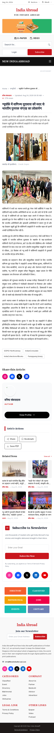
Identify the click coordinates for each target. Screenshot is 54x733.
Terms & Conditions (10, 710)
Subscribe (39, 52)
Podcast (32, 717)
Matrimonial (15, 600)
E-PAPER (22, 38)
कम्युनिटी (13, 88)
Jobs (38, 600)
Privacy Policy (8, 713)
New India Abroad (16, 61)
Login (14, 52)
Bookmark (29, 439)
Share (12, 439)
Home (4, 88)
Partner (32, 684)
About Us (32, 681)
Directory (15, 591)
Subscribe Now (27, 556)
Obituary (38, 609)
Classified (38, 591)
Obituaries (6, 699)
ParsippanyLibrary (35, 356)
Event (4, 684)
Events (15, 609)
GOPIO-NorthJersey (12, 351)
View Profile (25, 415)
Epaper (32, 710)
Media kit (32, 688)
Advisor (32, 692)
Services (34, 2)
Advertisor (33, 695)
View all (47, 456)
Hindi (47, 2)
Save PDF (14, 446)
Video (31, 713)
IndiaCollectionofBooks (13, 356)
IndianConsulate (31, 351)
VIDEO (36, 38)
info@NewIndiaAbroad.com (15, 662)
